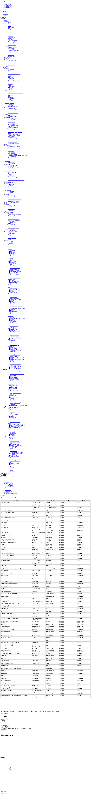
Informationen (8, 145)
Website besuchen (3, 729)
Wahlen (6, 107)
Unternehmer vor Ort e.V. (13, 157)
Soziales (4, 181)
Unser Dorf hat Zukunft (12, 139)
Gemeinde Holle (11, 162)
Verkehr (7, 171)
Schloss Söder (10, 39)
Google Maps (3, 791)
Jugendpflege (8, 190)
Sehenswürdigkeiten (9, 33)
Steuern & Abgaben (12, 100)
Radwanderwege (11, 56)
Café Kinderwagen (11, 189)
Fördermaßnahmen (11, 152)
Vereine (9, 232)
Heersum (9, 26)
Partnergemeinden (11, 137)
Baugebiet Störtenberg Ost (13, 167)
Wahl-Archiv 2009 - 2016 (13, 113)
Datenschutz (5, 14)
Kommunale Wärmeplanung (13, 154)
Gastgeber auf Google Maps (13, 50)
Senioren (7, 204)
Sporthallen (10, 242)
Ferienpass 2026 (11, 191)
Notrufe (6, 114)
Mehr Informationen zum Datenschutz (7, 712)
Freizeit (4, 211)
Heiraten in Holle (11, 96)
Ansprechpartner (11, 69)
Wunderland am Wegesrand (13, 143)
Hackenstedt (10, 24)
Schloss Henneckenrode (12, 40)
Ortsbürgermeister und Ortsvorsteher (15, 82)
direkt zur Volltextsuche (7, 4)
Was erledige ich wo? (9, 103)
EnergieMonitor (11, 151)
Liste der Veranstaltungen (13, 235)
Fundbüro (10, 94)
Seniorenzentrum (11, 209)
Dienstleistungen (11, 104)
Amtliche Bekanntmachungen (14, 74)
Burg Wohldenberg (11, 38)
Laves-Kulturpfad (11, 35)
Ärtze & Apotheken (12, 116)
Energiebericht (11, 149)
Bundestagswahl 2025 (12, 109)
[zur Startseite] (3, 17)
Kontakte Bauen (11, 170)
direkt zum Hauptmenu (7, 5)
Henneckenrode (11, 27)
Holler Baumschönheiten (13, 62)
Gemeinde (5, 20)
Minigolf (9, 239)
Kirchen (7, 197)
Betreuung (7, 183)
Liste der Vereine (11, 233)
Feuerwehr (7, 117)
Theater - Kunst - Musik (10, 224)
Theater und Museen (12, 222)
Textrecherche (10, 89)
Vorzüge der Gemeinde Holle (13, 80)
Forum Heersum (11, 225)
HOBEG (9, 168)
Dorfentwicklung (11, 130)
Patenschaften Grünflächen (13, 138)
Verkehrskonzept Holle (12, 142)
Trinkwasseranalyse (12, 156)
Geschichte (7, 57)
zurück (2, 713)
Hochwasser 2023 (11, 122)
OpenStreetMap (11, 55)
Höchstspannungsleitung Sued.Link (15, 132)
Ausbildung (10, 79)
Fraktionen (10, 88)
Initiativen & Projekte (9, 128)
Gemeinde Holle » (4, 719)
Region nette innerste (9, 229)
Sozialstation (10, 210)
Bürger (4, 67)
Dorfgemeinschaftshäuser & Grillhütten (15, 93)
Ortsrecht (10, 76)
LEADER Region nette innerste (14, 135)
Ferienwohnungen (11, 48)
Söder (9, 31)
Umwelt (9, 101)
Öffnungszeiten (6, 12)
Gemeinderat (10, 87)
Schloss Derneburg (11, 37)
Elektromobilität (11, 175)
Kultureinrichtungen (9, 212)
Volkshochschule (11, 221)
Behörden (10, 91)
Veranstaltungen (11, 234)
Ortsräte (9, 85)
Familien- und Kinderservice (11, 182)
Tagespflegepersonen (12, 187)
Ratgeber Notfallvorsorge (13, 127)
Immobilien (7, 161)
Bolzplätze (10, 245)
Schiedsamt (10, 99)
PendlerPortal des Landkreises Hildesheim (16, 180)
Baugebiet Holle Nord (12, 165)
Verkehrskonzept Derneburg (13, 141)
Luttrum (9, 29)
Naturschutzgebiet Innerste (13, 136)
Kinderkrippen (11, 184)
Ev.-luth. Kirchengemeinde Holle (14, 199)
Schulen (7, 194)
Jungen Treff (10, 193)
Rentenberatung (11, 98)
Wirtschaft (5, 144)
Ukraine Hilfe (13, 72)
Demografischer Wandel (12, 129)
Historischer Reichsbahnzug (13, 43)
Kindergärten (10, 185)
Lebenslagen (10, 105)
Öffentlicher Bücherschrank (13, 219)
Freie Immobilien (11, 163)
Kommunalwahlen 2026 (12, 108)
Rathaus (7, 68)
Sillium (9, 30)
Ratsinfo (7, 81)
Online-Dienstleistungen (12, 106)
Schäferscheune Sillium (12, 216)
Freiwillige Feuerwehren (13, 118)
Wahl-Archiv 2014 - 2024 (13, 112)
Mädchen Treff (11, 192)
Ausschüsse (10, 84)
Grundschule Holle (11, 195)
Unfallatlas (10, 178)
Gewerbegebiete (8, 158)
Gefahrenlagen (8, 120)
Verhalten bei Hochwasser (13, 125)
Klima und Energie (11, 153)
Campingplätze (11, 49)
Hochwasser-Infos (11, 124)
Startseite (2, 477)
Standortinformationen (9, 159)
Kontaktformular (3, 730)
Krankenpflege (11, 207)
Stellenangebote (11, 78)
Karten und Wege (8, 51)
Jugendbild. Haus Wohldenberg (11, 202)
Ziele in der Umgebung (12, 45)
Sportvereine (10, 241)
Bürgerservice (8, 90)
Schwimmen (10, 243)
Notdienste (10, 115)
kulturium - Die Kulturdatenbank (14, 220)
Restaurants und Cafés (12, 47)
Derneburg (10, 22)
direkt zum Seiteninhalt (7, 7)
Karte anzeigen (3, 722)
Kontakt (4, 11)
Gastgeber (7, 46)
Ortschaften (7, 21)
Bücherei (9, 218)
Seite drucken (6, 713)
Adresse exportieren (4, 731)
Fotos (6, 59)
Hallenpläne (10, 95)
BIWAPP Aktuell (11, 123)
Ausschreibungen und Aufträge (14, 146)
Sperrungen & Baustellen (13, 177)
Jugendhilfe (10, 206)
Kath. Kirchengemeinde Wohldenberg (15, 200)
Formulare (10, 75)
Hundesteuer (10, 97)
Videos (6, 66)
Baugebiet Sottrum (11, 166)
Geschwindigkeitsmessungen (13, 176)
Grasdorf (9, 23)
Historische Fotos (11, 65)
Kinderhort (10, 186)
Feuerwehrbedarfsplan (12, 119)
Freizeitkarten (10, 52)
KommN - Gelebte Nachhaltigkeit (14, 134)
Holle (9, 28)
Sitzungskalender (11, 86)
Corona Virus (13, 71)
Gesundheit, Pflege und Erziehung (12, 205)
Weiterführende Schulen (12, 196)
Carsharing (10, 174)
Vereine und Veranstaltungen (11, 231)
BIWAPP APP (11, 126)
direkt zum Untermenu (7, 6)
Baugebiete (7, 164)
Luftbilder (10, 64)
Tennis (9, 244)
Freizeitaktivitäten (11, 230)
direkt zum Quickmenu (7, 3)
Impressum (5, 15)
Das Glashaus (10, 36)
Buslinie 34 (10, 173)
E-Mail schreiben (3, 727)
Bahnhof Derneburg (12, 172)
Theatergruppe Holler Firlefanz (14, 226)
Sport (6, 240)
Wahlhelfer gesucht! (12, 110)
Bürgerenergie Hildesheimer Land (14, 148)
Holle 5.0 (10, 133)
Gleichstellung (11, 77)
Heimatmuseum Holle (12, 41)
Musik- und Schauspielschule (13, 228)
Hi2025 (9, 223)
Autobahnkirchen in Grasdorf (13, 201)
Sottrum (9, 32)
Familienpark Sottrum (12, 42)
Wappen (7, 58)
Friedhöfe (7, 203)
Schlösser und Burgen (12, 60)
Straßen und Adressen (12, 53)
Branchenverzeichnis (12, 147)
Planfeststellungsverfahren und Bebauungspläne (17, 155)
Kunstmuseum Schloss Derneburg (14, 214)
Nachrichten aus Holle (12, 70)
